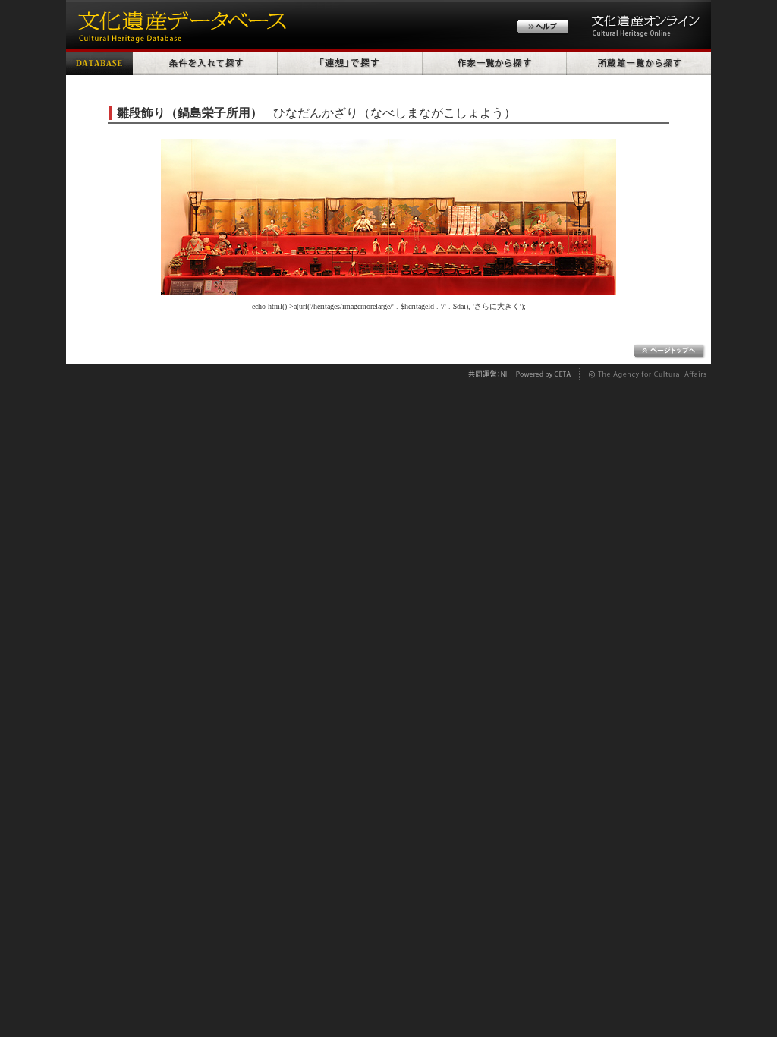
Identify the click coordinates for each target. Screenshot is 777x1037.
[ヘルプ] (542, 28)
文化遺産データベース (180, 24)
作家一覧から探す (495, 62)
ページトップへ (670, 351)
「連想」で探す (350, 62)
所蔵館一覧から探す (639, 62)
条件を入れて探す (205, 62)
